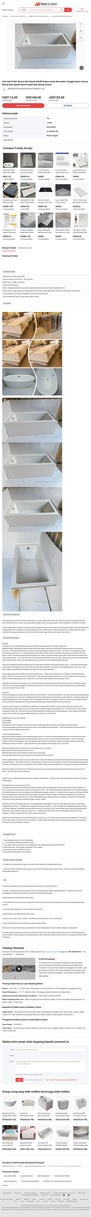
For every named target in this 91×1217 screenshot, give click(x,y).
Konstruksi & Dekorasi (18, 16)
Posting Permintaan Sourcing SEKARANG (61, 1080)
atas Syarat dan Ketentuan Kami (79, 1209)
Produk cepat (82, 1193)
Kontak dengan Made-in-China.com (64, 1193)
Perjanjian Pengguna (30, 1193)
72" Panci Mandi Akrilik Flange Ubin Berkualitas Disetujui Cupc (45, 171)
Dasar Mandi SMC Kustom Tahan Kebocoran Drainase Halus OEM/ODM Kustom (62, 201)
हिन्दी (38, 1201)
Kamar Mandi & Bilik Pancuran (38, 16)
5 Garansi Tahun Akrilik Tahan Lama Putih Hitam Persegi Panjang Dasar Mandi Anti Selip (62, 171)
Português (66, 1199)
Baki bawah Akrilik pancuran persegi (26, 171)
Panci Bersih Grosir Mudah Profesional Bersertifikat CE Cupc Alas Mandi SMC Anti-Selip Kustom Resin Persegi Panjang (10, 231)
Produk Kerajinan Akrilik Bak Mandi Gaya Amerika (61, 1145)
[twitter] (69, 1195)
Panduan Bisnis (55, 1195)
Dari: (12, 1050)
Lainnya (5, 1185)
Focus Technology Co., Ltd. (39, 1205)
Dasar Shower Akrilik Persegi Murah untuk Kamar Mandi (62, 231)
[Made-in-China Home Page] (45, 4)
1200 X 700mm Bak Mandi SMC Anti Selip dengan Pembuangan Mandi (80, 201)
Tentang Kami (7, 1193)
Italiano (74, 1199)
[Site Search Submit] (68, 10)
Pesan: (12, 1061)
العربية (22, 1201)
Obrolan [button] (69, 106)
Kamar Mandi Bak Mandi (30, 1181)
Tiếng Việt (61, 1201)
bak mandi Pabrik (10, 1176)
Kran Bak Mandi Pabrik (62, 1176)
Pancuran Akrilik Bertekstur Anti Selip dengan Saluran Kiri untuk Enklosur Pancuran (45, 201)
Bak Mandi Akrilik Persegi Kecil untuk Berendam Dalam (79, 1115)
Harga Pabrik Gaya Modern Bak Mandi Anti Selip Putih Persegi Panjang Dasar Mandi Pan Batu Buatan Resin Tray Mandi (79, 171)
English (10, 1199)
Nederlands (30, 1201)
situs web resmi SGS (52, 952)
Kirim (19, 1080)
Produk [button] (23, 10)
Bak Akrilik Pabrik (43, 1176)
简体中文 (18, 1199)
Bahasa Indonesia (72, 1201)
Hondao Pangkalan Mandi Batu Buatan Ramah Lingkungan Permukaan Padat (27, 231)
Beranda (5, 16)
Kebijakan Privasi (45, 1193)
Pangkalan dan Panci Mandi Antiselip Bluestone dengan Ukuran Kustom (10, 201)
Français (41, 1199)
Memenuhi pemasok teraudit (30, 1195)
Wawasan (45, 1195)
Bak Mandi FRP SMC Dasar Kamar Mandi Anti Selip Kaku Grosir (27, 201)
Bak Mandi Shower (10, 1181)
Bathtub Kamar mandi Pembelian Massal (57, 1181)
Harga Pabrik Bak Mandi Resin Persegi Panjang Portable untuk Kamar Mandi (45, 231)
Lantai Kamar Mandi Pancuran (62, 16)
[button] (3, 3)
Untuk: (12, 1055)
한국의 (15, 1201)
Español (49, 1199)
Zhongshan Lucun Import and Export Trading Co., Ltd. (26, 88)
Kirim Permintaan (23, 105)
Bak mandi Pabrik (27, 1176)
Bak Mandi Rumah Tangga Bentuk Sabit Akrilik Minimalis (9, 1115)
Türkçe (53, 1201)
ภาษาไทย (45, 1201)
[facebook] (64, 1195)
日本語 (34, 1199)
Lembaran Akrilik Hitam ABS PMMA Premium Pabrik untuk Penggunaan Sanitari (10, 171)
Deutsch (57, 1199)
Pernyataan (17, 1193)
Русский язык (84, 1199)
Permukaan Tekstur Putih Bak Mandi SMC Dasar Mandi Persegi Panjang (80, 231)
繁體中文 (26, 1199)
